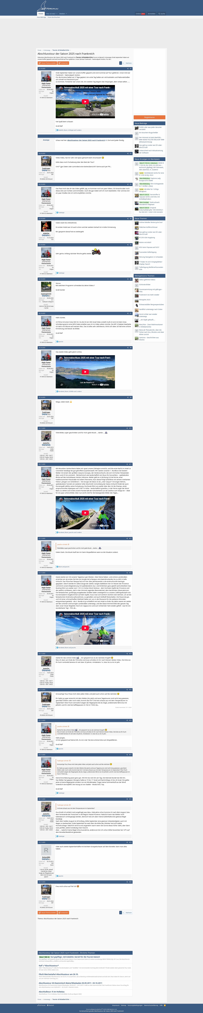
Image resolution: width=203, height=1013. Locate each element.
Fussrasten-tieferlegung (147, 252)
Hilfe (161, 1005)
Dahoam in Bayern (48, 302)
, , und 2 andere (70, 391)
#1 (131, 68)
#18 (130, 799)
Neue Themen (141, 218)
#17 (130, 755)
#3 (131, 184)
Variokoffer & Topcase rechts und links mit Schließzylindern (149, 196)
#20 (130, 882)
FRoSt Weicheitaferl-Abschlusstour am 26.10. (58, 974)
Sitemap (123, 1005)
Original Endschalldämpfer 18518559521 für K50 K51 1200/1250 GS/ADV (151, 210)
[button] (57, 14)
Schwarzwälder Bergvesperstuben (151, 304)
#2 (131, 153)
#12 (130, 538)
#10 (130, 428)
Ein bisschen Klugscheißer (148, 132)
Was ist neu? (50, 14)
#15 (130, 690)
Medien (62, 14)
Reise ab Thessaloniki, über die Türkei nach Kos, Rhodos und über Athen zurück (151, 332)
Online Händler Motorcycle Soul (150, 222)
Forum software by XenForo (101, 1009)
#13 (130, 573)
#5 (131, 245)
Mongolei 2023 (144, 299)
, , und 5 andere (70, 130)
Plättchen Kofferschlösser (148, 227)
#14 (130, 654)
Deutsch (51, 1005)
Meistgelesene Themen (144, 276)
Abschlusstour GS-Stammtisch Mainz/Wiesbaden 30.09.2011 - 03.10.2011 (70, 983)
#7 (131, 313)
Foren (41, 14)
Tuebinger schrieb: (63, 761)
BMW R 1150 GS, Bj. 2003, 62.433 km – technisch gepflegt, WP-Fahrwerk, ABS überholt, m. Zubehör (151, 166)
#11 (130, 464)
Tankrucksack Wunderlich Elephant (149, 203)
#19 (130, 842)
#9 (131, 397)
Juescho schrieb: (62, 544)
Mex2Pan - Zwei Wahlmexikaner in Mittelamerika (151, 325)
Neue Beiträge (41, 17)
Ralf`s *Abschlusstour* (49, 965)
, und (67, 648)
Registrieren (149, 117)
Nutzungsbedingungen (135, 1005)
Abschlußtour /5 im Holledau (51, 992)
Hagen (51, 93)
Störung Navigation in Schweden (151, 257)
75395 (51, 451)
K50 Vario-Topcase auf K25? (149, 247)
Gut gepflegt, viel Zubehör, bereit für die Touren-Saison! (69, 957)
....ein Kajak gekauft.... (147, 320)
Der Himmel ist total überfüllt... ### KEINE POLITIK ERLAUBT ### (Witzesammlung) (151, 139)
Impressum (115, 1005)
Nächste (128, 63)
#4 (131, 219)
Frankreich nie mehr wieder (149, 295)
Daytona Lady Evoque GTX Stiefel (150, 179)
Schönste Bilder (144, 284)
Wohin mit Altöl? (145, 242)
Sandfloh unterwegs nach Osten (150, 309)
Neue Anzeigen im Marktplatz (147, 159)
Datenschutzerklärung (151, 1005)
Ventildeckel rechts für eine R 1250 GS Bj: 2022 (151, 174)
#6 (131, 279)
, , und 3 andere (70, 532)
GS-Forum (42, 1005)
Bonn (51, 865)
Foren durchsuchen (54, 17)
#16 (130, 720)
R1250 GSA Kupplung (147, 237)
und (64, 567)
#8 (131, 348)
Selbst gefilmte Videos (147, 280)
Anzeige (46, 140)
